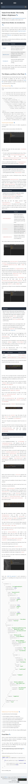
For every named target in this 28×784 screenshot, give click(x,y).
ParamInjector (5, 61)
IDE (9, 268)
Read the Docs (24, 777)
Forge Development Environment (18, 18)
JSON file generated (11, 576)
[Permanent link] (17, 15)
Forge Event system (22, 31)
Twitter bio (13, 330)
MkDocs (6, 777)
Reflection (9, 35)
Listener (4, 48)
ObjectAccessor (6, 54)
